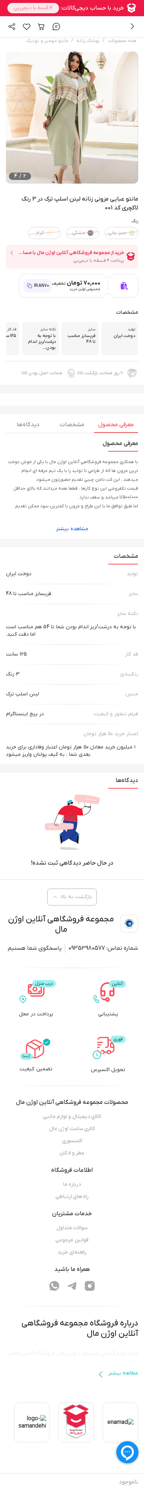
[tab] (116, 426)
